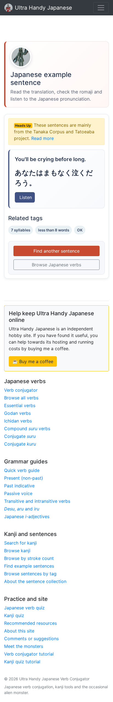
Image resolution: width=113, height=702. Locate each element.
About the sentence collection (35, 581)
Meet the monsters (23, 646)
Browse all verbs (21, 397)
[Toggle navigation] (101, 7)
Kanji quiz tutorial (22, 661)
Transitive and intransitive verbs (37, 501)
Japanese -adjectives (26, 516)
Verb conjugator (21, 390)
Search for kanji (20, 543)
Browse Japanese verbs (56, 264)
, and (21, 509)
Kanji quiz (14, 615)
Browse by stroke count (29, 558)
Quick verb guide (21, 470)
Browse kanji (17, 550)
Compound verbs (27, 428)
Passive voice (18, 493)
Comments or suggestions (31, 638)
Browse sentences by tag (30, 573)
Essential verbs (19, 405)
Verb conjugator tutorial (29, 654)
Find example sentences (29, 566)
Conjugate (20, 436)
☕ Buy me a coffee (32, 361)
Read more (42, 138)
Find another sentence (56, 251)
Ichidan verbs (18, 421)
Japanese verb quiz (24, 607)
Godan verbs (17, 413)
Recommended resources (30, 623)
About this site (19, 631)
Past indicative (19, 485)
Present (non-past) (23, 478)
